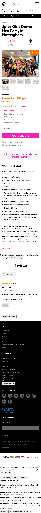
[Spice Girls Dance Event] (28, 82)
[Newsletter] (4, 401)
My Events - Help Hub (9, 378)
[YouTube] (16, 396)
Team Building (6, 339)
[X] (10, 396)
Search (4, 347)
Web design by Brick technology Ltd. (12, 445)
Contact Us (6, 367)
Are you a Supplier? (8, 369)
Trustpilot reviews (9, 316)
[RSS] (10, 401)
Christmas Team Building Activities (13, 345)
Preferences (5, 477)
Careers (5, 364)
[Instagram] (34, 396)
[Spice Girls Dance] (5, 82)
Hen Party (13, 4)
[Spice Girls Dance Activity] (13, 82)
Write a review (9, 274)
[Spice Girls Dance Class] (20, 82)
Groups (4, 336)
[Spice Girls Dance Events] (36, 82)
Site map (5, 381)
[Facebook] (4, 396)
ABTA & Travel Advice (9, 358)
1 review (24, 106)
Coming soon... (7, 342)
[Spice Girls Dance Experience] (5, 87)
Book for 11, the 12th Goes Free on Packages (20, 16)
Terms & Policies (7, 375)
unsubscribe (34, 433)
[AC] (5, 305)
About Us (5, 361)
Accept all (23, 477)
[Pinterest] (28, 396)
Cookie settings (16, 258)
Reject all (14, 477)
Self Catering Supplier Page (11, 372)
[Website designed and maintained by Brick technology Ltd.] (5, 447)
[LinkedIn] (22, 396)
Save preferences (15, 511)
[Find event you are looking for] (3, 10)
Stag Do (4, 333)
